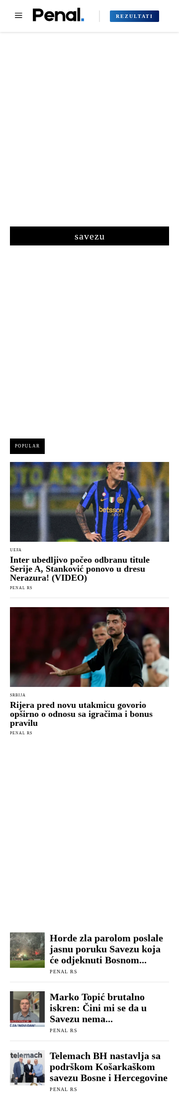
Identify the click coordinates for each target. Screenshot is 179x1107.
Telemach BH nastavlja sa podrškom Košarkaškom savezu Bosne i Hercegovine (109, 1066)
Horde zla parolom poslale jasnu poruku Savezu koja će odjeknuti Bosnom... (106, 948)
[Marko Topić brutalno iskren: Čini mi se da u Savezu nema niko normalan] (27, 1008)
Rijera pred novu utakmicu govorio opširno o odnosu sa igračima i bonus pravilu (81, 714)
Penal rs (21, 588)
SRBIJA (18, 695)
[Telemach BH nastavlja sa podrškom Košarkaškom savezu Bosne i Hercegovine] (27, 1067)
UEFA (16, 550)
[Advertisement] (89, 134)
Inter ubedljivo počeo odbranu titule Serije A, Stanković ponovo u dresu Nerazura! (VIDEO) (80, 569)
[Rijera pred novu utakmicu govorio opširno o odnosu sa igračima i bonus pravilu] (89, 647)
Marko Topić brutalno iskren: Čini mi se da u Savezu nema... (98, 1007)
